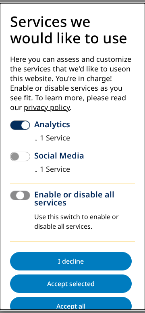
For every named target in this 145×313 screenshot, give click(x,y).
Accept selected (71, 283)
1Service (52, 138)
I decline (71, 261)
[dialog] (72, 156)
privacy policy (47, 107)
